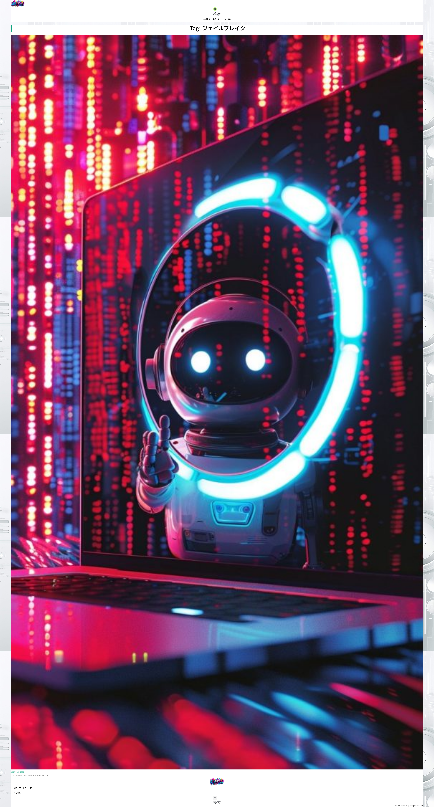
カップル (227, 19)
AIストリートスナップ (211, 19)
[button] (217, 12)
